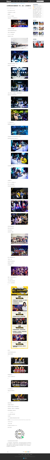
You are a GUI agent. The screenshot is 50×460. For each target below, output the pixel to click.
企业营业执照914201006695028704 (27, 456)
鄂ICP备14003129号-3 (17, 456)
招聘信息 (31, 454)
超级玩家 (8, 3)
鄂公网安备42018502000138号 (32, 456)
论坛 (22, 1)
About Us (19, 454)
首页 (13, 1)
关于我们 (22, 454)
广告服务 (25, 454)
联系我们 (28, 454)
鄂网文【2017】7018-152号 (21, 456)
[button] (33, 44)
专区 (19, 1)
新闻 (16, 1)
